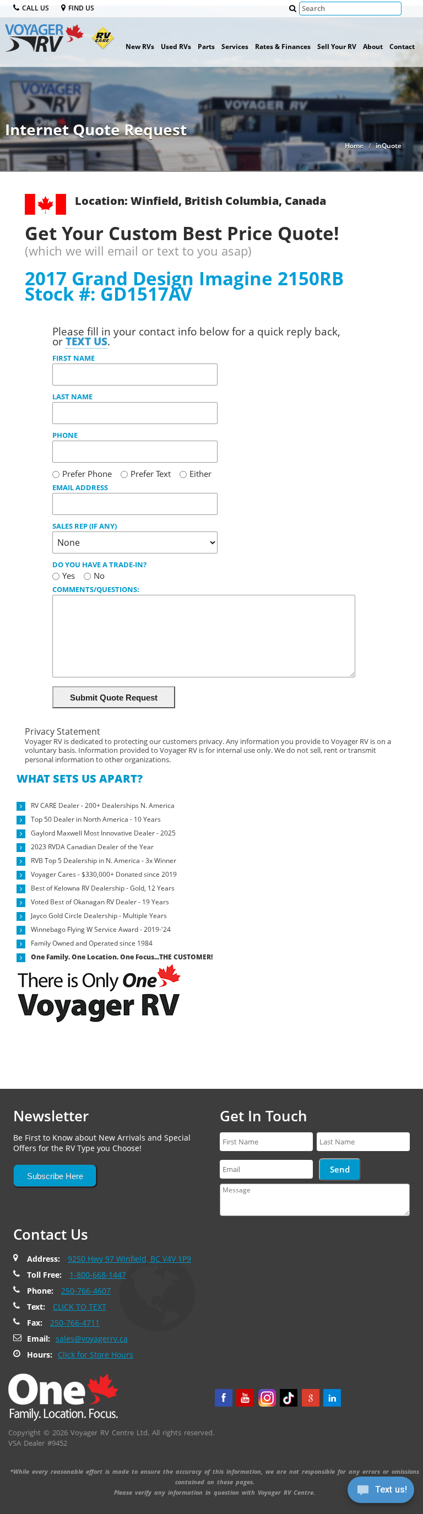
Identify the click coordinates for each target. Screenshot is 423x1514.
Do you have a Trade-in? (99, 564)
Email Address (80, 487)
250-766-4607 (86, 1290)
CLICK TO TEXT (79, 1306)
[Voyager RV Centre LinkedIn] (332, 1398)
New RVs (140, 46)
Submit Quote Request (114, 697)
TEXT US (86, 341)
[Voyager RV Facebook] (223, 1398)
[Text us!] (381, 1492)
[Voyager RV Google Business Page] (310, 1398)
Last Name (72, 396)
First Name (73, 358)
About (373, 46)
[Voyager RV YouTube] (245, 1398)
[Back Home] (63, 1396)
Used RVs (176, 46)
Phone (65, 435)
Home (354, 145)
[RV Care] (100, 42)
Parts (206, 46)
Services (234, 46)
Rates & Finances (283, 46)
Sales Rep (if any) (84, 526)
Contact (402, 46)
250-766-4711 (75, 1322)
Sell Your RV (336, 46)
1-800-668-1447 (97, 1274)
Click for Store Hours (95, 1354)
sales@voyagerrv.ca (92, 1338)
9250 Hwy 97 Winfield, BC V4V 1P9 (129, 1258)
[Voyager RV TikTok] (288, 1398)
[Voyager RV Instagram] (267, 1398)
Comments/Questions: (95, 589)
